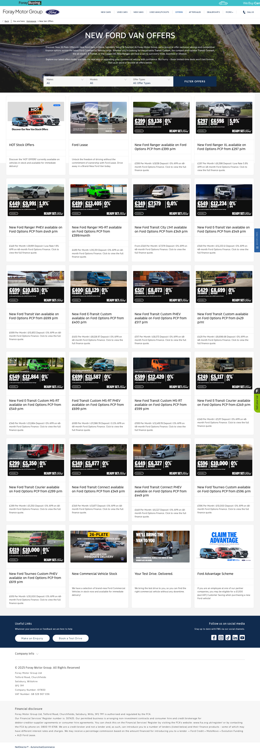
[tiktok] (228, 637)
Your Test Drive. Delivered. (154, 574)
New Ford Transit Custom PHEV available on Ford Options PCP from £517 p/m (161, 318)
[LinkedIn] (235, 637)
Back (7, 21)
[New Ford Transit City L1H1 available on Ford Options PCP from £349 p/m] (161, 200)
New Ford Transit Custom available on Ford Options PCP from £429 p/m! (222, 318)
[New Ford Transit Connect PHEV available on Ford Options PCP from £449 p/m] (161, 460)
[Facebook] (214, 637)
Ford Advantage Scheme (215, 574)
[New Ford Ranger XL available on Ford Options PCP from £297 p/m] (224, 118)
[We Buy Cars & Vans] (130, 3)
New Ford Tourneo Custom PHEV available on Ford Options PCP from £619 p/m (35, 578)
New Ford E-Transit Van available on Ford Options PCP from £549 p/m (223, 229)
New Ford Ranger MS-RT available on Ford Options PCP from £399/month (97, 231)
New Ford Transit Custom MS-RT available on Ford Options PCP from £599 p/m (161, 405)
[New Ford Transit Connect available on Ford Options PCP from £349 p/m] (98, 460)
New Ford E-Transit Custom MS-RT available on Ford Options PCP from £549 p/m (35, 405)
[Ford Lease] (98, 118)
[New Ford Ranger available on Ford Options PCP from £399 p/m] (161, 118)
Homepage (31, 21)
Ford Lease (80, 145)
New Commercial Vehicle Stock (94, 574)
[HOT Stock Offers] (36, 118)
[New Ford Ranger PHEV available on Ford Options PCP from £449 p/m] (36, 200)
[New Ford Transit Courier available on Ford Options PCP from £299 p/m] (36, 460)
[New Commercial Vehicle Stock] (98, 546)
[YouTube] (242, 637)
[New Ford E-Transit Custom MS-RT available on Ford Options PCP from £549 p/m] (36, 373)
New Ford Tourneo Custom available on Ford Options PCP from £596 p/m (224, 489)
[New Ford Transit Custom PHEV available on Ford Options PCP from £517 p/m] (161, 287)
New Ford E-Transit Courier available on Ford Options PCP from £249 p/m (223, 403)
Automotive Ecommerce (43, 747)
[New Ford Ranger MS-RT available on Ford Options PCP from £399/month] (98, 200)
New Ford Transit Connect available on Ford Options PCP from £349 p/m (98, 489)
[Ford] (52, 12)
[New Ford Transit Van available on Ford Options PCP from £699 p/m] (36, 287)
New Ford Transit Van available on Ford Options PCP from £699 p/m (34, 316)
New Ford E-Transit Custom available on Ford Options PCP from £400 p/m (98, 318)
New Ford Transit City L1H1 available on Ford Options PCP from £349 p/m (161, 229)
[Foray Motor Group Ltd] (23, 12)
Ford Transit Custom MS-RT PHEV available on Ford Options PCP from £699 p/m (98, 405)
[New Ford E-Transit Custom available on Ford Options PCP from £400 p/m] (98, 287)
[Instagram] (221, 637)
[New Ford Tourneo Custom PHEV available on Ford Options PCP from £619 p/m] (36, 546)
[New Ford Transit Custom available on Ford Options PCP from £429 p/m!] (224, 287)
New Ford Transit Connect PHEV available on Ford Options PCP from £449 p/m (161, 491)
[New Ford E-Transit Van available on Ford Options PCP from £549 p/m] (224, 200)
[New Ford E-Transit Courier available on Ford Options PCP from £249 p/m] (224, 373)
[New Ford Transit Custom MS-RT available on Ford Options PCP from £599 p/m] (161, 373)
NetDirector (21, 747)
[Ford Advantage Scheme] (224, 546)
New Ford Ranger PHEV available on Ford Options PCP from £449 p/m (35, 229)
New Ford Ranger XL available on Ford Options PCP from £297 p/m (221, 147)
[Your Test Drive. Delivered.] (161, 546)
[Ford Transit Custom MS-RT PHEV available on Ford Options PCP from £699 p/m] (98, 373)
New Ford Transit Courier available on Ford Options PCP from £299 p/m (35, 489)
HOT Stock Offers (21, 145)
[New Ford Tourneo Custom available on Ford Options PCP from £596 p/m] (224, 460)
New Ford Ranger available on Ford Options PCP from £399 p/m (160, 147)
